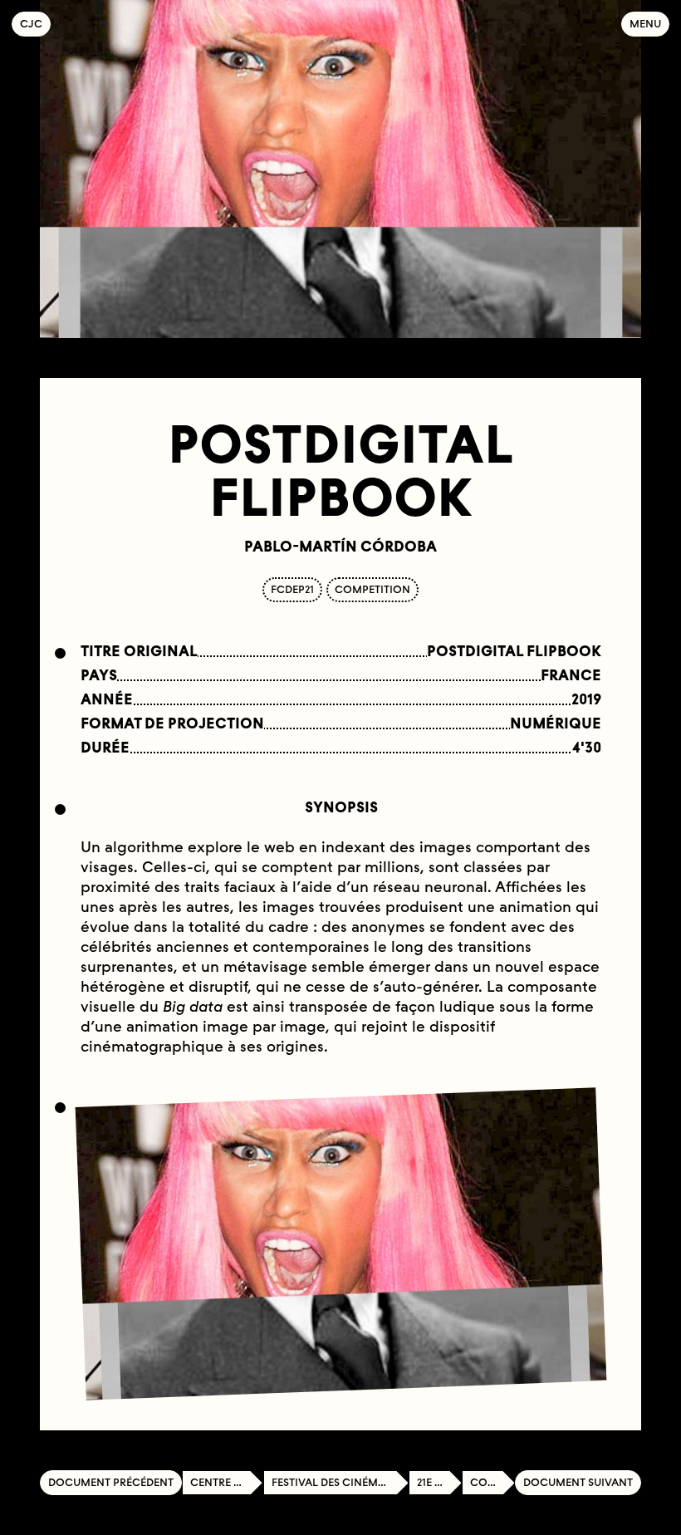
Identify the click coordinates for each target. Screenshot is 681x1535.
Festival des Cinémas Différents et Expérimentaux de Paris (340, 1482)
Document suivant (578, 1482)
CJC (35, 23)
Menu (645, 23)
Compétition (492, 1482)
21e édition (439, 1482)
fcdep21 (292, 589)
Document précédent (111, 1482)
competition (372, 589)
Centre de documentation (226, 1482)
